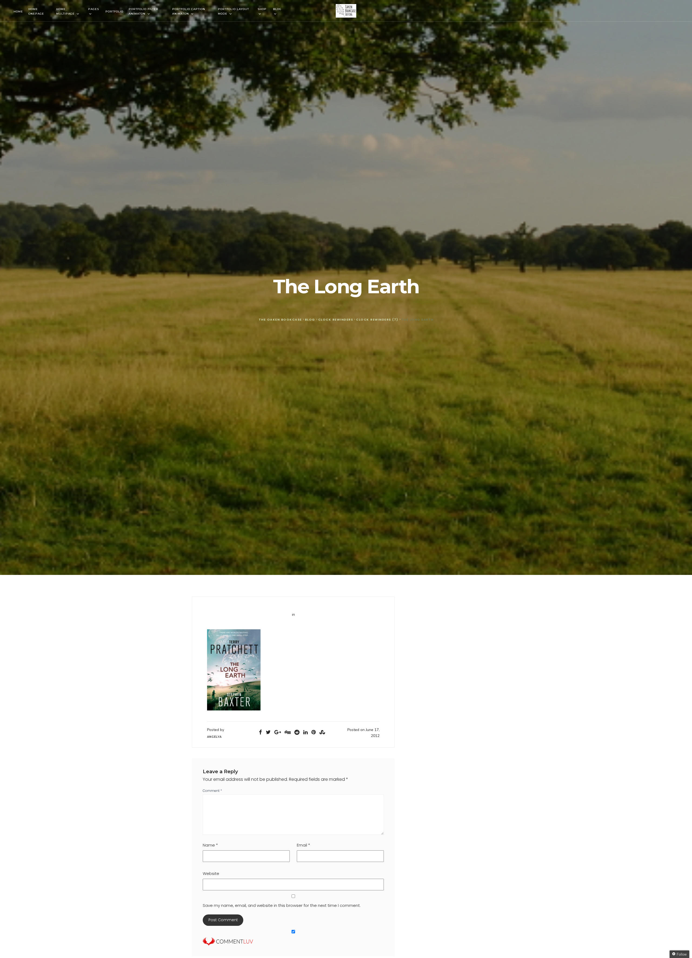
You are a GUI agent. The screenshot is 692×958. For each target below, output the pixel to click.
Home (18, 11)
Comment (212, 790)
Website (211, 873)
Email (303, 845)
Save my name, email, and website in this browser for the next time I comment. (282, 905)
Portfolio (114, 11)
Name (210, 845)
